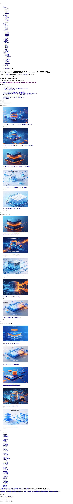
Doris (6, 49)
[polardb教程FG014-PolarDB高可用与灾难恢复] (15, 252)
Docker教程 (5, 449)
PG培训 (4, 23)
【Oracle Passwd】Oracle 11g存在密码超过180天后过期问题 (14, 92)
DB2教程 (4, 440)
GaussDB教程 (5, 460)
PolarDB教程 (5, 477)
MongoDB (6, 19)
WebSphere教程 (5, 473)
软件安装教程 (7, 59)
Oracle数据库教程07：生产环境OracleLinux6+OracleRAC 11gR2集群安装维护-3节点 (18, 145)
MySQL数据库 (8, 491)
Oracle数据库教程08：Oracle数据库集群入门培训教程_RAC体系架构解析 (16, 166)
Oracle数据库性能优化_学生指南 (9, 89)
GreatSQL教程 (5, 463)
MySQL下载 (29, 491)
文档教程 (4, 52)
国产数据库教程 (6, 436)
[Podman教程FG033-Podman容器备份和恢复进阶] (15, 383)
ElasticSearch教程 (6, 454)
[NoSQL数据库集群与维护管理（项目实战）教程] (15, 206)
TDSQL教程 (5, 478)
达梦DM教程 (5, 483)
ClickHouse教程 (5, 445)
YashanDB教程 (5, 481)
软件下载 (6, 65)
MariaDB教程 (5, 455)
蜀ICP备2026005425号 (8, 488)
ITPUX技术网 (7, 63)
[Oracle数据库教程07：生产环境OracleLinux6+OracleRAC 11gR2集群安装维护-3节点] (15, 143)
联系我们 (27, 488)
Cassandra (6, 36)
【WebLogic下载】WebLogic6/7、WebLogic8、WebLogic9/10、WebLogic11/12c (17, 94)
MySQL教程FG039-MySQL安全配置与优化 (11, 364)
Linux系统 (6, 38)
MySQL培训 (5, 15)
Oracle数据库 (2, 491)
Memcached (7, 17)
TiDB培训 (6, 45)
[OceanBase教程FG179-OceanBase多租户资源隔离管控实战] (15, 273)
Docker (6, 39)
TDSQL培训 (7, 50)
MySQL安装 (23, 491)
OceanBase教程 (5, 474)
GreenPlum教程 (5, 439)
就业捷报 (6, 25)
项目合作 (23, 488)
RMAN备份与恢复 (6, 98)
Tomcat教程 (5, 471)
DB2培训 (6, 12)
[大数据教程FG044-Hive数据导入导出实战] (15, 424)
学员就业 (4, 24)
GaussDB (6, 47)
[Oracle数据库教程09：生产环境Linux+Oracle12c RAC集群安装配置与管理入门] (15, 122)
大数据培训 (5, 30)
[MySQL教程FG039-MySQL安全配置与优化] (15, 362)
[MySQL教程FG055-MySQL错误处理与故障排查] (15, 341)
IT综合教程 (7, 61)
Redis (6, 18)
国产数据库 (5, 41)
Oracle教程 (7, 54)
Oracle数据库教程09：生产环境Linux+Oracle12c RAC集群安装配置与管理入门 (17, 124)
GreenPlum (7, 33)
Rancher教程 (5, 467)
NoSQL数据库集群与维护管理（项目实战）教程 (12, 208)
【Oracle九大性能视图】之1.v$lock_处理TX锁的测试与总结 (14, 97)
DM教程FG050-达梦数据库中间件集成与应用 (11, 234)
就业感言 (6, 27)
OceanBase (7, 46)
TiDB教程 (4, 480)
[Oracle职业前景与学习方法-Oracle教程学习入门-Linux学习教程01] (15, 185)
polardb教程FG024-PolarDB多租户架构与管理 (11, 296)
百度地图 (15, 488)
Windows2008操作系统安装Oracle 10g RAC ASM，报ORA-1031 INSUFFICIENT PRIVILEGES (20, 93)
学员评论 (6, 28)
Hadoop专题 (7, 32)
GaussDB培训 (5, 443)
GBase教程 (5, 446)
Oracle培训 (5, 7)
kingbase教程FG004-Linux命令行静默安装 (10, 406)
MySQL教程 (7, 55)
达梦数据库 (7, 42)
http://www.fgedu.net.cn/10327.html (29, 82)
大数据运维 (51, 491)
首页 (3, 6)
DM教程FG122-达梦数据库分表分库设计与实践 (11, 317)
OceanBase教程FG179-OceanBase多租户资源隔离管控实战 (13, 275)
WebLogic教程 (5, 472)
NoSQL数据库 (41, 491)
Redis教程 (4, 468)
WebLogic (6, 9)
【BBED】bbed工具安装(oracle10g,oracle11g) (11, 90)
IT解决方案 (5, 486)
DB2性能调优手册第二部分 (8, 87)
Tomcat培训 (7, 20)
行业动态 (6, 64)
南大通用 (6, 51)
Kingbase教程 (5, 464)
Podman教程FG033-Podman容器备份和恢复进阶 (11, 385)
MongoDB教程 (5, 457)
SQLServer (7, 13)
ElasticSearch (7, 34)
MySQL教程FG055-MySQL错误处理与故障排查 (11, 343)
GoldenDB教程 (5, 462)
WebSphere (7, 10)
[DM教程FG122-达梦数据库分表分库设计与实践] (15, 315)
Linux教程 (6, 60)
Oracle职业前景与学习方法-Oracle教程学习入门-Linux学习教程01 (15, 187)
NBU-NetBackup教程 (6, 458)
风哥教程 (6, 74)
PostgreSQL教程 (8, 56)
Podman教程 (5, 453)
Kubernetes (7, 40)
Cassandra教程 (5, 444)
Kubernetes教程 (5, 450)
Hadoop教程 (5, 441)
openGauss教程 (5, 476)
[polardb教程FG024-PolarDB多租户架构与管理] (15, 294)
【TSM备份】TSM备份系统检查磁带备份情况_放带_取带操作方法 (15, 88)
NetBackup (7, 14)
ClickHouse (7, 35)
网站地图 (19, 488)
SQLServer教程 (5, 469)
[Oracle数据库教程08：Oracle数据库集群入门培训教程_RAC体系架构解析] (15, 164)
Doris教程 (4, 459)
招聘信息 (6, 29)
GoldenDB (6, 48)
